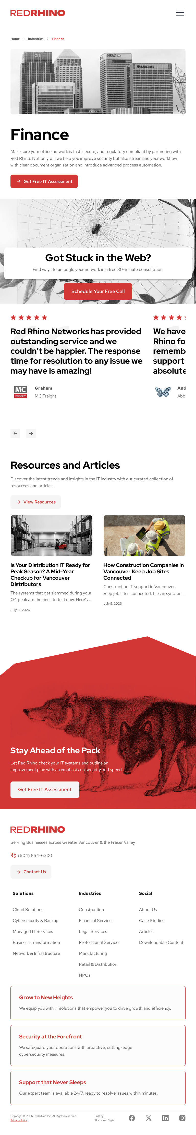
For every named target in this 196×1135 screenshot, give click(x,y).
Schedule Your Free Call (98, 291)
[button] (180, 12)
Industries (35, 39)
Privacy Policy (18, 1120)
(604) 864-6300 (35, 855)
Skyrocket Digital (104, 1120)
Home (15, 39)
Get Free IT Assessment (45, 789)
